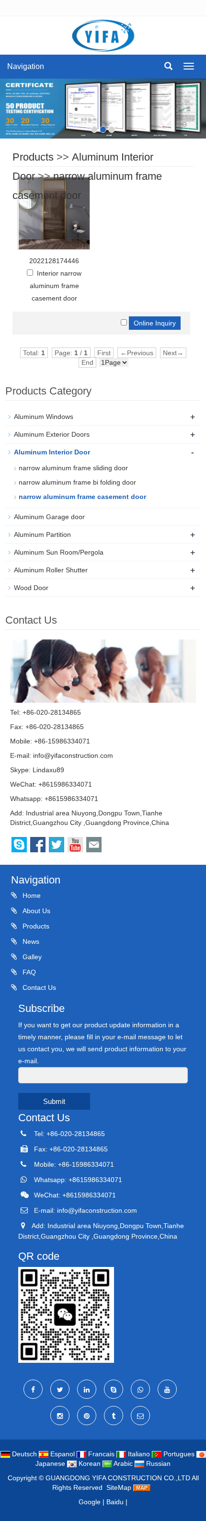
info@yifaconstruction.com (73, 755)
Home (31, 895)
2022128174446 (54, 261)
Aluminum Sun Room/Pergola (58, 552)
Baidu (115, 1502)
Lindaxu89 (48, 770)
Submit (54, 1101)
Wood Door (31, 588)
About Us (35, 911)
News (30, 941)
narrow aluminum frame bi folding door (77, 482)
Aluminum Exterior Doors (52, 434)
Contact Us (38, 987)
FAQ (28, 972)
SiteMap (118, 1487)
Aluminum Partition (42, 534)
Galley (31, 957)
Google (90, 1502)
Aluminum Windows (43, 416)
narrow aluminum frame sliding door (73, 468)
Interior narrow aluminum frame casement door (56, 285)
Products (33, 157)
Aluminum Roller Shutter (51, 570)
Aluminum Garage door (49, 517)
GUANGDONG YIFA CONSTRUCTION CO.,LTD (119, 1478)
